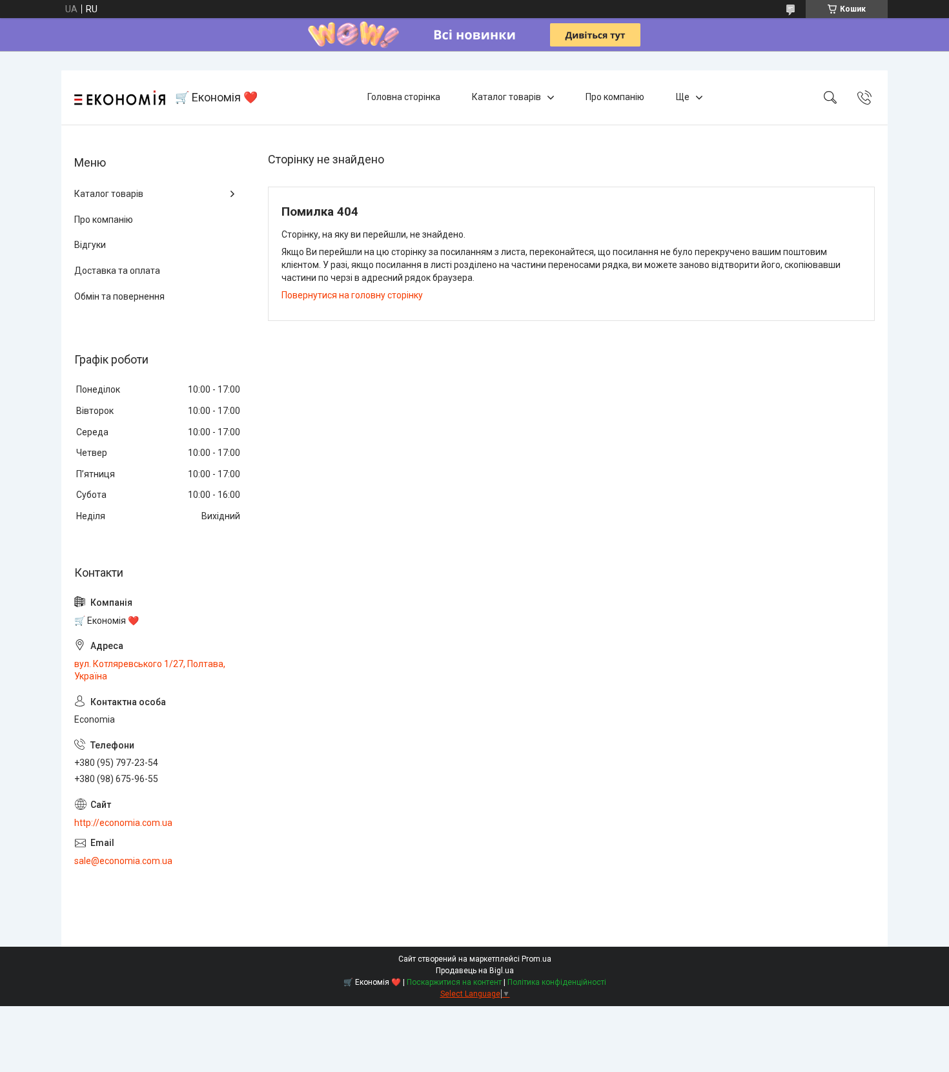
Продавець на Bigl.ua (475, 970)
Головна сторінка (403, 97)
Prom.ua (536, 959)
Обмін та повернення (119, 296)
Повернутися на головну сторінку (352, 295)
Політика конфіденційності (556, 982)
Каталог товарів (506, 97)
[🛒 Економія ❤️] (119, 97)
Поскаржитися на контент (454, 982)
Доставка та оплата (117, 270)
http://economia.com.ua (123, 823)
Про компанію (615, 97)
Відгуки (90, 245)
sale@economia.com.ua (123, 861)
